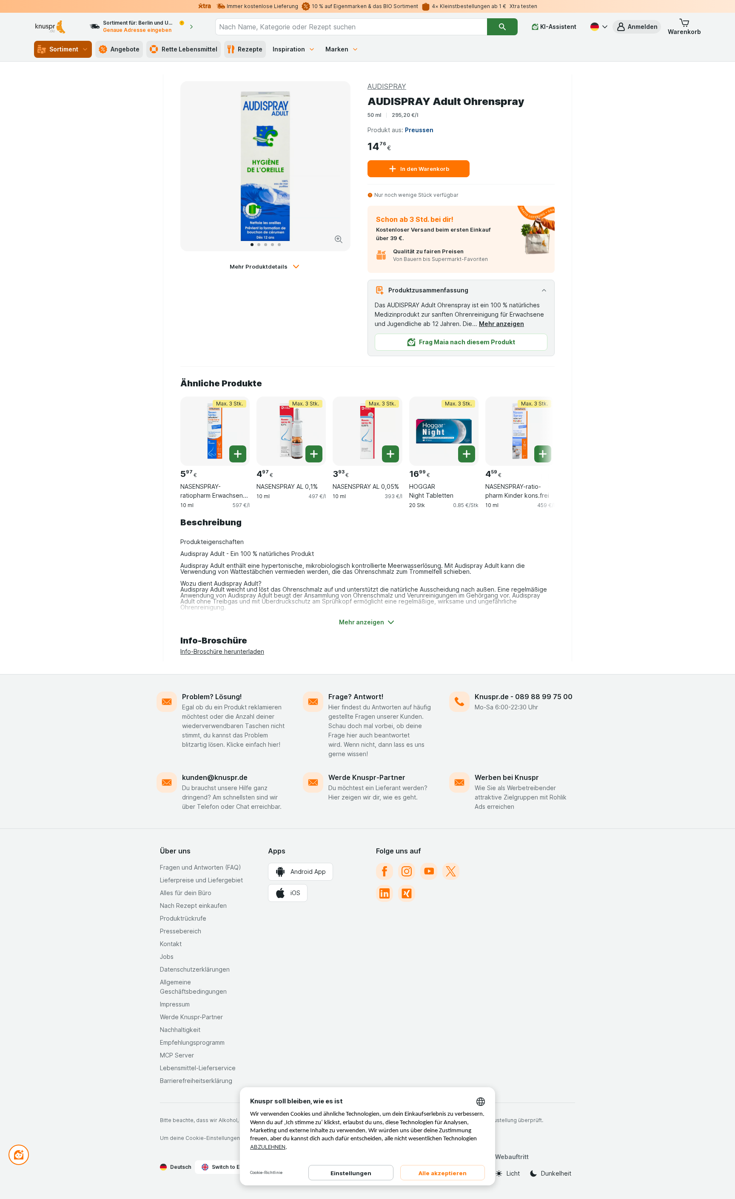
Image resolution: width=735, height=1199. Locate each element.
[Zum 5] (279, 244)
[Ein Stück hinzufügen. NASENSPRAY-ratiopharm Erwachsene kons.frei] (237, 453)
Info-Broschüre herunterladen (222, 651)
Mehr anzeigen (501, 323)
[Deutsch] (598, 26)
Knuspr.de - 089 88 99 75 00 (524, 696)
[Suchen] (502, 26)
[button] (636, 27)
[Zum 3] (265, 244)
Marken (336, 49)
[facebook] (384, 871)
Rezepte (250, 49)
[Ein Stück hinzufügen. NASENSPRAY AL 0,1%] (313, 453)
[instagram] (406, 871)
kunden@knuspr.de (215, 777)
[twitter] (450, 871)
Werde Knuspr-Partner (366, 777)
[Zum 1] (252, 244)
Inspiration (289, 49)
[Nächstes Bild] (335, 166)
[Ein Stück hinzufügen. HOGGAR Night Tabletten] (466, 453)
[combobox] (351, 26)
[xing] (406, 893)
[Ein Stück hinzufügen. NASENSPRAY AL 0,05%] (390, 453)
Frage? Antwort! (356, 696)
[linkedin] (384, 893)
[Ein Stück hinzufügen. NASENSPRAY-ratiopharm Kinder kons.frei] (542, 453)
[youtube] (428, 871)
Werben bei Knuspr (507, 777)
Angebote (125, 49)
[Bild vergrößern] (338, 239)
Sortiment (63, 49)
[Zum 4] (272, 244)
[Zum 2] (258, 244)
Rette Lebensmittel (189, 49)
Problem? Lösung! (212, 696)
